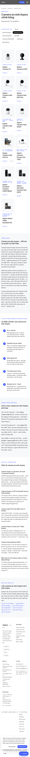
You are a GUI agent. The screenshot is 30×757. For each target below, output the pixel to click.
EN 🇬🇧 (4, 753)
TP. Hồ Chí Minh (23, 712)
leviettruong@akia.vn (21, 668)
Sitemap (25, 750)
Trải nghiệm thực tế (7, 674)
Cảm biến (16, 35)
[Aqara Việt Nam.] (3, 2)
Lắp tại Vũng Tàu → (18, 607)
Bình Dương (22, 719)
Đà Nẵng (21, 717)
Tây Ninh (21, 731)
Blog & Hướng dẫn (7, 677)
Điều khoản (18, 750)
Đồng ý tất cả (22, 746)
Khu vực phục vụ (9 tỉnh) (7, 670)
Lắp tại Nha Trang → (17, 610)
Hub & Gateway (6, 32)
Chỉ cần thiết (12, 746)
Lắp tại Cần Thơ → (6, 610)
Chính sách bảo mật (8, 750)
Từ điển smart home (6, 679)
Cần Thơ (21, 726)
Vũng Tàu (21, 724)
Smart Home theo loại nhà (7, 667)
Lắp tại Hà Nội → (20, 603)
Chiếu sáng (20, 39)
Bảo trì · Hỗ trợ (6, 686)
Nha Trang (22, 729)
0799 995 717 (20, 664)
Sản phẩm (10, 8)
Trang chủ (3, 8)
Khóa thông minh (6, 35)
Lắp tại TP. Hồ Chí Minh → (8, 603)
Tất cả (16, 29)
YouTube (6, 655)
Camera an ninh (18, 32)
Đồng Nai (21, 721)
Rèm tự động (5, 42)
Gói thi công (6, 664)
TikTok (5, 652)
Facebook (6, 646)
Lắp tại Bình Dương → (18, 605)
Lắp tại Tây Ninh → (6, 612)
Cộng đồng (6, 649)
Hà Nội (20, 714)
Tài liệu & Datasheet (5, 683)
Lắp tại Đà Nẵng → (6, 605)
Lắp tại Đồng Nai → (6, 607)
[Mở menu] (27, 2)
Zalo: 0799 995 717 (21, 666)
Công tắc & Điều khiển (8, 39)
